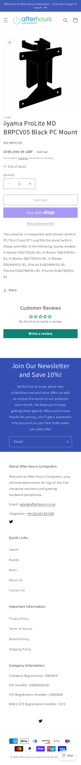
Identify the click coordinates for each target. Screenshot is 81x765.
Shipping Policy (20, 649)
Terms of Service (21, 629)
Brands (14, 560)
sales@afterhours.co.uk (37, 504)
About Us (15, 580)
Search (14, 549)
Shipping (23, 158)
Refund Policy (19, 639)
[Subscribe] (67, 441)
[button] (6, 20)
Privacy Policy (19, 618)
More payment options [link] (40, 223)
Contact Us (17, 590)
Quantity (9, 175)
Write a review (40, 333)
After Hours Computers (33, 756)
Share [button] (13, 290)
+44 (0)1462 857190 (40, 513)
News (13, 570)
